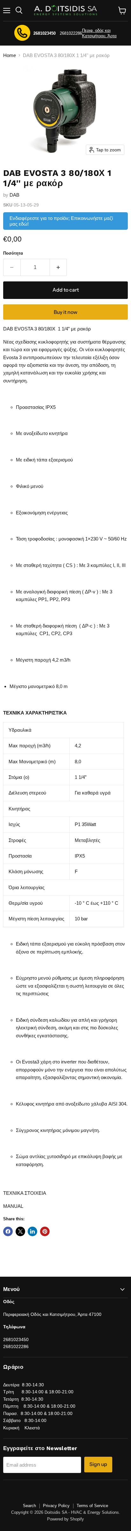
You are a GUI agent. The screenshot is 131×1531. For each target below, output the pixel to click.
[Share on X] (20, 1231)
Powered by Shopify (65, 1519)
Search (29, 1505)
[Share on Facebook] (8, 1231)
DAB (14, 195)
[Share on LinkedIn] (32, 1231)
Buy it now (65, 312)
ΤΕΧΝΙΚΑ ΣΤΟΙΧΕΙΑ (24, 1193)
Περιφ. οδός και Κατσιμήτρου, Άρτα (99, 33)
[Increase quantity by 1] (58, 267)
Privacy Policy (56, 1505)
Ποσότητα (13, 253)
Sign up (98, 1464)
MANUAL (13, 1206)
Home (9, 55)
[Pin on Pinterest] (45, 1231)
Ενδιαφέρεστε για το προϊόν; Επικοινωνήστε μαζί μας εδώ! (61, 220)
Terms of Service (92, 1505)
